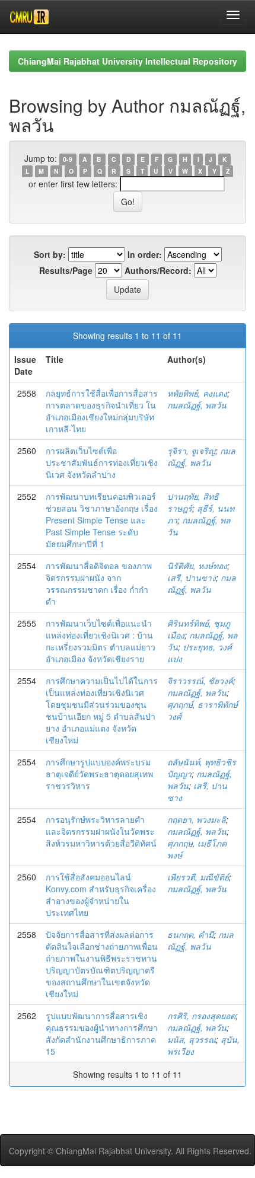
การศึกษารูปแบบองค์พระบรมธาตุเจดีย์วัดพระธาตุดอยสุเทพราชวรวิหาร (99, 773)
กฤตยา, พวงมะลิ (196, 819)
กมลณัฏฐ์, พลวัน (197, 405)
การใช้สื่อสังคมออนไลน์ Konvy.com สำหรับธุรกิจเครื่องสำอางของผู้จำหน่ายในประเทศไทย (101, 894)
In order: (145, 254)
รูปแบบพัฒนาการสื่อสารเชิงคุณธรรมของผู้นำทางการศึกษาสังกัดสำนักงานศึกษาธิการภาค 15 (102, 1033)
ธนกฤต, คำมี (190, 934)
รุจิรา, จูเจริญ (191, 450)
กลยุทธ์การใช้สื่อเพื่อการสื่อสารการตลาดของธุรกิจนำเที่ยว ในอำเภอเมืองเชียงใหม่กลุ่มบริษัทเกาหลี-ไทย (102, 411)
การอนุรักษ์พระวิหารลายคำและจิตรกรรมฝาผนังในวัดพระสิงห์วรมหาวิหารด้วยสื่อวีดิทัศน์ (101, 831)
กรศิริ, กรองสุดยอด (201, 1015)
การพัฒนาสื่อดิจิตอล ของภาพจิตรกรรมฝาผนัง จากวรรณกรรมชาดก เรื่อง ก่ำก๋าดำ (99, 583)
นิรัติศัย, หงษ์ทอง (197, 566)
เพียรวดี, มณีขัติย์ (198, 877)
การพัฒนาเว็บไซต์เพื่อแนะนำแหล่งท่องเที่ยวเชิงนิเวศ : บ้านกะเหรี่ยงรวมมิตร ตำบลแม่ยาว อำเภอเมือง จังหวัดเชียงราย (100, 641)
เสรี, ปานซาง (191, 577)
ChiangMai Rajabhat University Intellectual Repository (127, 61)
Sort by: (50, 254)
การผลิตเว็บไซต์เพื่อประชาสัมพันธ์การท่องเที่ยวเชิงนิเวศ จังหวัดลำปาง (102, 462)
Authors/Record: (158, 270)
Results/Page (66, 270)
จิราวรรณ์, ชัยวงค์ (200, 681)
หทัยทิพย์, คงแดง (197, 393)
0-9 (67, 159)
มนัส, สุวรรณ (191, 1039)
